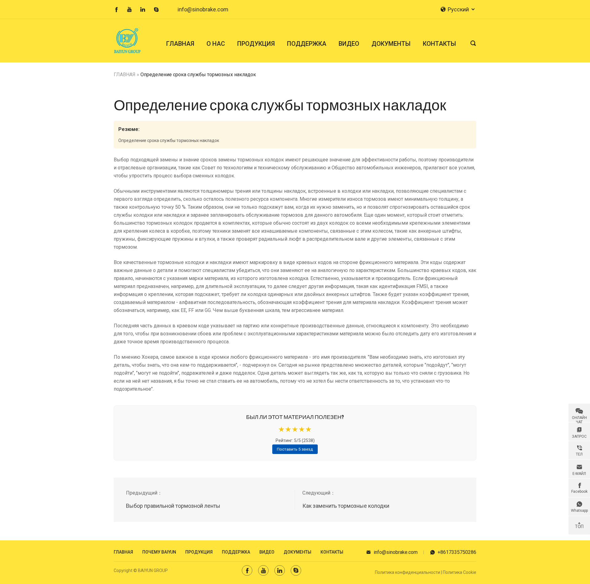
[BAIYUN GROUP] (130, 40)
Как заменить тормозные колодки (345, 506)
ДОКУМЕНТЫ (391, 43)
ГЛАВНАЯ (180, 43)
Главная (123, 552)
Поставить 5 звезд (295, 449)
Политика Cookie (459, 572)
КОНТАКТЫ (439, 43)
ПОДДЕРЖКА (306, 43)
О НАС (215, 43)
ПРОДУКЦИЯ (256, 43)
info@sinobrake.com (203, 9)
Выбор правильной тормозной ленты (173, 506)
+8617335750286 (453, 552)
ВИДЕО (349, 43)
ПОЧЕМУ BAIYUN (159, 552)
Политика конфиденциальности (407, 572)
